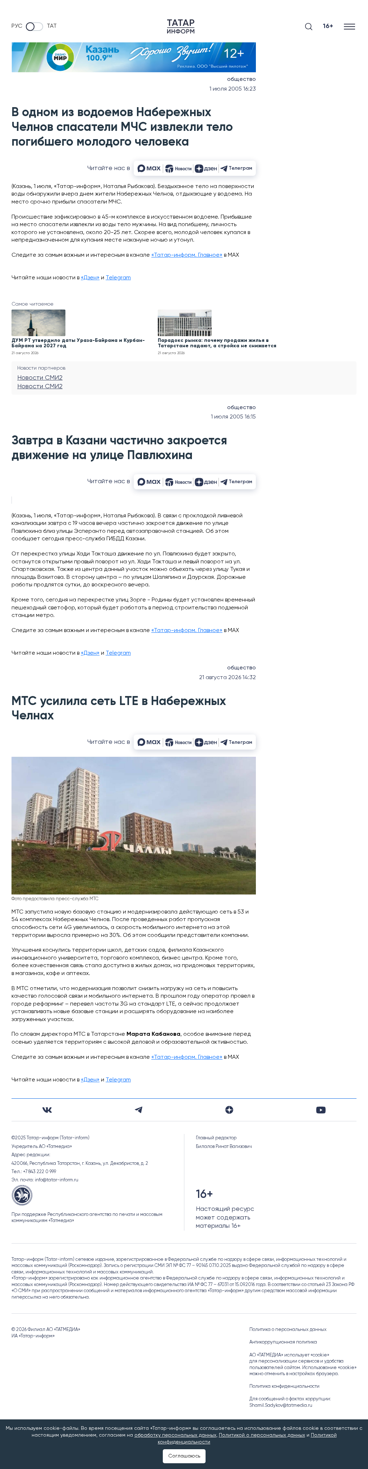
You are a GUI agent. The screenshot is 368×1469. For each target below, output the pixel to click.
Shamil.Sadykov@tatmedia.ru (280, 1405)
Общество (241, 79)
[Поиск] (308, 26)
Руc (17, 26)
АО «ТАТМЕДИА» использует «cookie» (289, 1355)
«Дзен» (90, 278)
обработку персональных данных (175, 1435)
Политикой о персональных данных (262, 1435)
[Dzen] (229, 1109)
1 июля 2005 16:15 (233, 417)
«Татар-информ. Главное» (186, 255)
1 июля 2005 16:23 (233, 89)
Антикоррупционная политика (283, 1342)
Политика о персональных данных (288, 1329)
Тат (52, 26)
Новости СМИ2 (40, 378)
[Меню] (350, 26)
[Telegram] (138, 1110)
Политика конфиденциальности (284, 1386)
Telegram (118, 278)
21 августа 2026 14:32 (227, 678)
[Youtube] (321, 1110)
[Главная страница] (180, 26)
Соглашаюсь (184, 1456)
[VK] (47, 1110)
